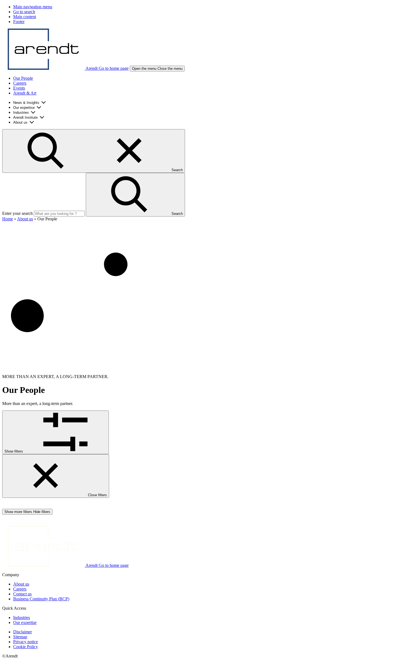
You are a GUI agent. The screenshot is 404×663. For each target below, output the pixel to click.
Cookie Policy (25, 646)
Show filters (14, 451)
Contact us (22, 594)
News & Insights (26, 103)
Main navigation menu (32, 6)
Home (7, 219)
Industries (21, 112)
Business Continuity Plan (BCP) (41, 599)
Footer (18, 21)
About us (20, 122)
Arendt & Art (24, 93)
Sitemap (20, 636)
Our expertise (24, 108)
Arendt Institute (25, 117)
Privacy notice (25, 641)
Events (19, 88)
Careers (19, 83)
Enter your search (17, 213)
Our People (23, 78)
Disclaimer (22, 631)
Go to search (24, 11)
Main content (24, 16)
